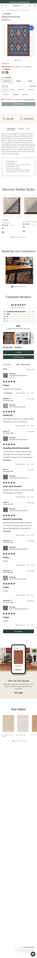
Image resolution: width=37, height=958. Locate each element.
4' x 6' (12, 89)
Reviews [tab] (7, 348)
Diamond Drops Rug (24, 10)
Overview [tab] (11, 128)
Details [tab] (21, 128)
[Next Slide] (32, 338)
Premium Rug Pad (6, 223)
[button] (6, 20)
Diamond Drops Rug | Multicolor (18, 376)
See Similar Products (29, 99)
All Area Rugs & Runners (12, 10)
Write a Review (22, 357)
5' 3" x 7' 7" (21, 89)
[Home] (18, 6)
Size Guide (32, 86)
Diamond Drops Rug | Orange (17, 579)
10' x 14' (25, 94)
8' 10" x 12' (16, 94)
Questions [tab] (18, 348)
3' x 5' (5, 89)
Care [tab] (28, 128)
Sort (18, 364)
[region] (18, 338)
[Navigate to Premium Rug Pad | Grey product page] (12, 206)
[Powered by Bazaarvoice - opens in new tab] (18, 287)
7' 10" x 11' (6, 94)
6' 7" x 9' (30, 89)
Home (3, 10)
